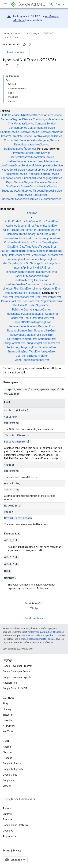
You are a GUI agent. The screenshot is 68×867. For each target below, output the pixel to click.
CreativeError (11, 238)
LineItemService (16, 161)
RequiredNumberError (20, 330)
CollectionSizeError (48, 229)
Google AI (8, 830)
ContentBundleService (41, 127)
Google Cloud (10, 774)
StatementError (47, 339)
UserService (40, 195)
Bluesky (7, 709)
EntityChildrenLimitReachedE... (45, 250)
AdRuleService (11, 115)
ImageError (53, 263)
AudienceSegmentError (20, 225)
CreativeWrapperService (47, 136)
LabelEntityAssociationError (32, 276)
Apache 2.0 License (55, 635)
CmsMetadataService (21, 123)
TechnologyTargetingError (22, 347)
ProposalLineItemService (43, 174)
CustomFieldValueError (18, 242)
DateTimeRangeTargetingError (38, 246)
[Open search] (51, 4)
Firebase (7, 758)
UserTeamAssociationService (20, 199)
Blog (5, 703)
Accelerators (10, 682)
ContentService (9, 132)
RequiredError (46, 326)
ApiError (32, 213)
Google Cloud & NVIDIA (15, 688)
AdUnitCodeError (15, 221)
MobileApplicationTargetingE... (23, 292)
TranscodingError (18, 351)
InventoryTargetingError (20, 271)
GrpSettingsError (36, 263)
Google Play (9, 780)
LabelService (42, 153)
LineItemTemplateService (42, 161)
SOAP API (49, 33)
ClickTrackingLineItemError (19, 229)
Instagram (8, 714)
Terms (6, 850)
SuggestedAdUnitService (17, 190)
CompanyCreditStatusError (40, 234)
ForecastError (54, 255)
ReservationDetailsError (24, 334)
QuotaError (51, 313)
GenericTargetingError (44, 259)
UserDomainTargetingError (32, 355)
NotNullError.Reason (18, 518)
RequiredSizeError (45, 330)
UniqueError (48, 351)
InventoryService (23, 153)
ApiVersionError (35, 221)
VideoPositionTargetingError (31, 360)
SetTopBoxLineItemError (22, 339)
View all (7, 785)
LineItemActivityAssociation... (32, 280)
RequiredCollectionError (23, 326)
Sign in (60, 4)
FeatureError (38, 255)
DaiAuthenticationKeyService (31, 144)
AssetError (52, 221)
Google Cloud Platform (15, 825)
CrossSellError (28, 238)
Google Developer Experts (17, 677)
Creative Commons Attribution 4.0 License (43, 632)
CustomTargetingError (46, 242)
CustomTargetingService (44, 140)
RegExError (30, 318)
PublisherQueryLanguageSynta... (24, 313)
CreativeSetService (51, 132)
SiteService (13, 186)
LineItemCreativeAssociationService (31, 157)
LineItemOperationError (46, 288)
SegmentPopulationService (41, 182)
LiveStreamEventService (16, 165)
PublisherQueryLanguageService (42, 178)
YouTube (8, 731)
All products (9, 836)
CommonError (15, 234)
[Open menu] (5, 4)
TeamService (24, 195)
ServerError (47, 334)
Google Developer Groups (17, 671)
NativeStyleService (13, 169)
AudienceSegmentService (16, 119)
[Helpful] (24, 44)
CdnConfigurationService (48, 119)
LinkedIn (7, 720)
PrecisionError (30, 301)
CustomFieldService (16, 140)
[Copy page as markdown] (18, 66)
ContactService (18, 127)
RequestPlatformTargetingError (32, 322)
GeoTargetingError (14, 263)
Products (17, 33)
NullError (8, 297)
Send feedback (16, 51)
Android (7, 746)
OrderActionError (24, 297)
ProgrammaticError (51, 301)
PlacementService (16, 174)
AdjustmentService (31, 115)
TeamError (54, 343)
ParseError (54, 297)
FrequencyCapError (18, 259)
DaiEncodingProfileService (20, 148)
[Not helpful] (29, 44)
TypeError (35, 351)
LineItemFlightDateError (17, 288)
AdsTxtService (53, 115)
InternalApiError (22, 267)
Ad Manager (38, 4)
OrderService (54, 169)
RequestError (46, 318)
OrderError (41, 297)
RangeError (16, 318)
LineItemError (50, 284)
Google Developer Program (17, 666)
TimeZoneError (48, 347)
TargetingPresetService (47, 190)
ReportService (15, 182)
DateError (13, 246)
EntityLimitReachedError (15, 255)
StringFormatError (14, 343)
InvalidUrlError (41, 267)
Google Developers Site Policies (38, 639)
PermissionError (11, 301)
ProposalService (11, 178)
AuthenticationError (46, 225)
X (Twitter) (9, 726)
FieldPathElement (16, 441)
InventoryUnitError (46, 271)
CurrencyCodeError (49, 238)
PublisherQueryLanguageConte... (31, 309)
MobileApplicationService (47, 165)
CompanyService (45, 123)
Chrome (7, 752)
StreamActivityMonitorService (39, 186)
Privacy (17, 850)
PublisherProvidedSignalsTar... (31, 305)
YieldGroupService (50, 199)
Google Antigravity (13, 769)
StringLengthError (36, 343)
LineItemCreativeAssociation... (23, 284)
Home (6, 33)
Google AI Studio (12, 763)
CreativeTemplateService (16, 136)
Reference (12, 37)
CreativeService (29, 132)
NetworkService (35, 169)
